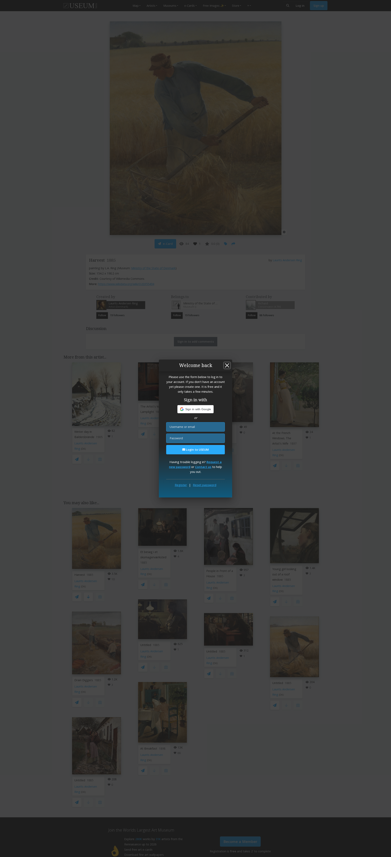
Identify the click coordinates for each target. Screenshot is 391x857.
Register (181, 485)
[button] (195, 409)
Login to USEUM (197, 449)
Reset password (204, 485)
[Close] (227, 365)
